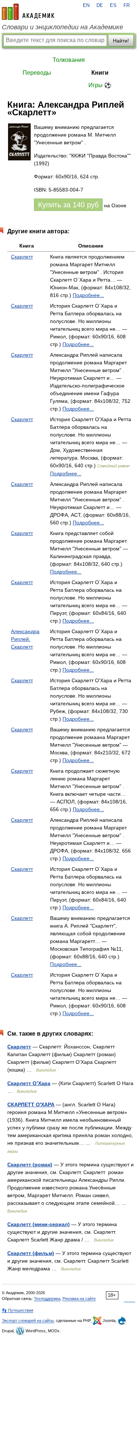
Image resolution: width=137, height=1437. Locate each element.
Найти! (121, 41)
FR (126, 5)
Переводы (37, 73)
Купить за (68, 205)
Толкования (69, 60)
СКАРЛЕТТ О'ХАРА (30, 1104)
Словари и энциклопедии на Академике (62, 27)
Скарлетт (22, 257)
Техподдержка (47, 1298)
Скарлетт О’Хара (28, 1083)
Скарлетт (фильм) (30, 1253)
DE (99, 5)
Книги (100, 73)
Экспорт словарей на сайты (28, 1320)
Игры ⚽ (99, 85)
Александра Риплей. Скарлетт (25, 639)
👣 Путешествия (17, 1310)
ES (113, 5)
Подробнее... (88, 295)
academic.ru (28, 12)
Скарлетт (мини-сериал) (38, 1224)
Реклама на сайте (79, 1298)
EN (86, 5)
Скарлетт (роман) (29, 1164)
